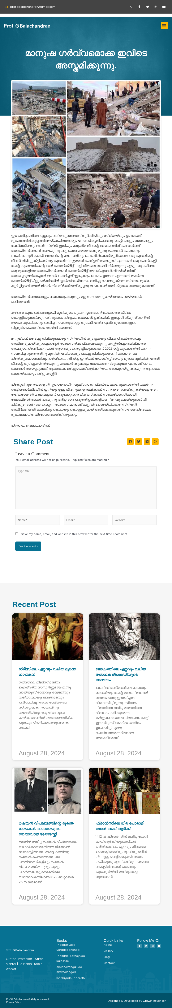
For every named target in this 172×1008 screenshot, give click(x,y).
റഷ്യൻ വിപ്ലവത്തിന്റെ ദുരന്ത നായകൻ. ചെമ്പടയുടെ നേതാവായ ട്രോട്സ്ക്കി (46, 828)
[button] (164, 25)
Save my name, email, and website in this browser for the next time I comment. (74, 534)
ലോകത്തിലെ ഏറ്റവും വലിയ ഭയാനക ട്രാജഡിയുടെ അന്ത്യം (120, 674)
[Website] (134, 520)
